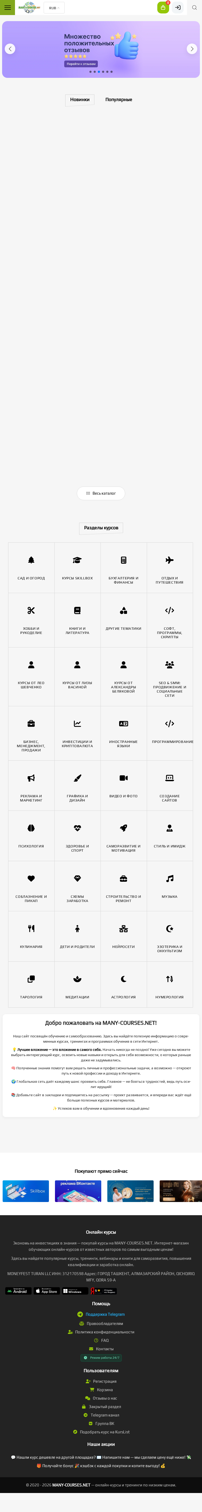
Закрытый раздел (104, 1406)
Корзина (104, 1389)
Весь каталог (104, 493)
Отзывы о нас (104, 1398)
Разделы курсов (101, 527)
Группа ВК (104, 1423)
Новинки (80, 99)
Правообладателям (104, 1323)
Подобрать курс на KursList (104, 1432)
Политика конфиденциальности (104, 1332)
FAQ (104, 1340)
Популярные (118, 99)
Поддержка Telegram (105, 1314)
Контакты (104, 1349)
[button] (10, 49)
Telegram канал (104, 1415)
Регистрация (104, 1381)
